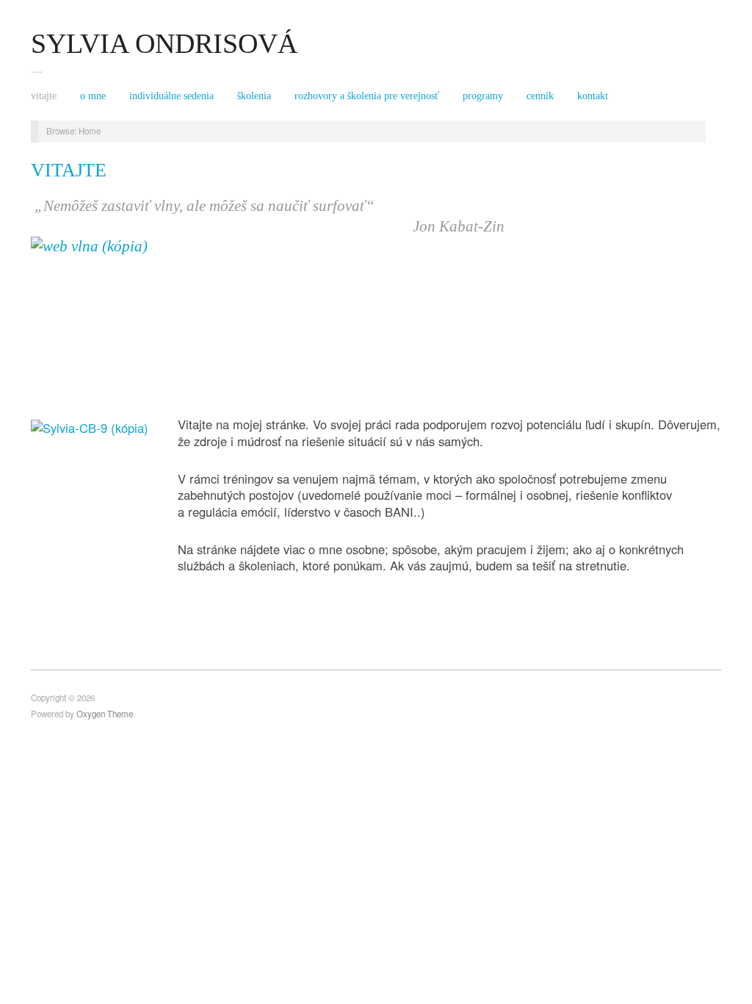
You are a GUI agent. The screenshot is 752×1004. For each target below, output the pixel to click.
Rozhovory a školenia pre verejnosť (366, 96)
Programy (483, 96)
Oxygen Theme (104, 714)
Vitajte (44, 96)
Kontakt (592, 96)
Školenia (254, 96)
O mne (93, 96)
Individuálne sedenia (171, 96)
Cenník (540, 96)
